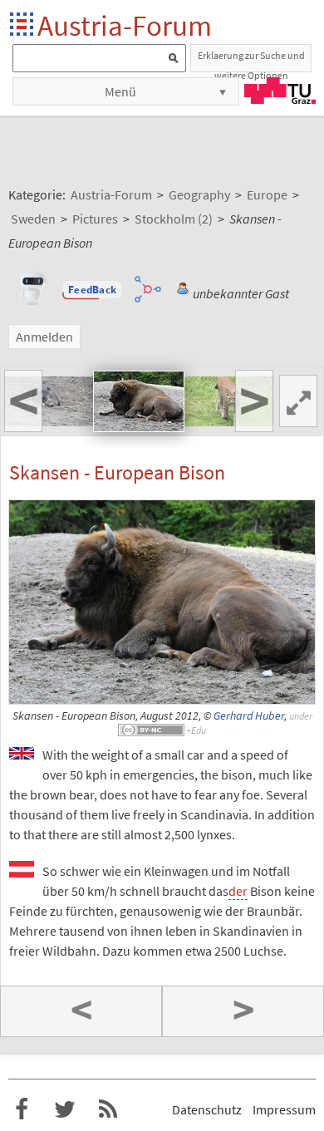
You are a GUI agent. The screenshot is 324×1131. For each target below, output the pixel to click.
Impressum (284, 1109)
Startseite (22, 25)
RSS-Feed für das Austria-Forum (108, 1109)
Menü (120, 91)
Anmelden (44, 336)
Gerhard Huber (249, 716)
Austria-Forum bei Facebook (21, 1109)
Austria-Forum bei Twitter (65, 1109)
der (238, 891)
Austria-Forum (124, 25)
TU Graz (280, 90)
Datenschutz (207, 1109)
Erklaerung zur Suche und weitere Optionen (251, 60)
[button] (92, 290)
